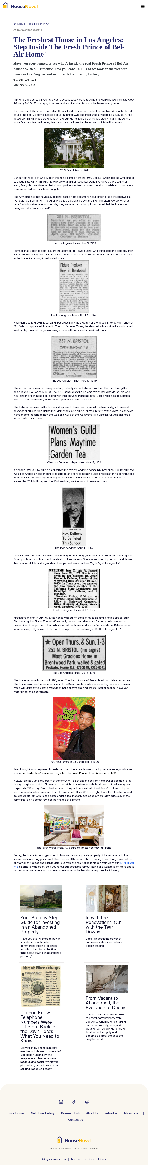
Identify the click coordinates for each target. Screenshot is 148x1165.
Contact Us (75, 1119)
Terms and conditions (82, 1159)
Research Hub (70, 1113)
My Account (132, 1113)
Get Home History (43, 1113)
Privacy (102, 1159)
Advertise (111, 1113)
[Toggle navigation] (142, 6)
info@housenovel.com (54, 1159)
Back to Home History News (33, 23)
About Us (92, 1113)
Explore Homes (15, 1113)
